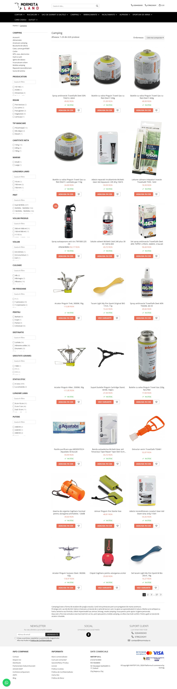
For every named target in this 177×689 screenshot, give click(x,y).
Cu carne (18, 107)
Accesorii (16, 37)
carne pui (18, 117)
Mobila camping (19, 65)
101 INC (18, 87)
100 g (17, 151)
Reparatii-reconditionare (22, 68)
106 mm (18, 187)
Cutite (15, 51)
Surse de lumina (19, 71)
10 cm (17, 181)
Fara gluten (19, 111)
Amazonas (19, 93)
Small (17, 162)
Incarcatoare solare (20, 62)
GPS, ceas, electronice (21, 54)
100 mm (18, 184)
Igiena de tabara (19, 59)
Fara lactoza (19, 104)
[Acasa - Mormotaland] (26, 6)
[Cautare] (97, 6)
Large (17, 165)
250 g (17, 148)
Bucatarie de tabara (20, 45)
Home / (16, 25)
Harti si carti (17, 57)
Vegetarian (19, 114)
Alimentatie (17, 40)
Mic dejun (19, 131)
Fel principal (19, 128)
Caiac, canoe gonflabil (21, 48)
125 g (17, 145)
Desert (17, 134)
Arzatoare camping (20, 43)
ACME (17, 90)
